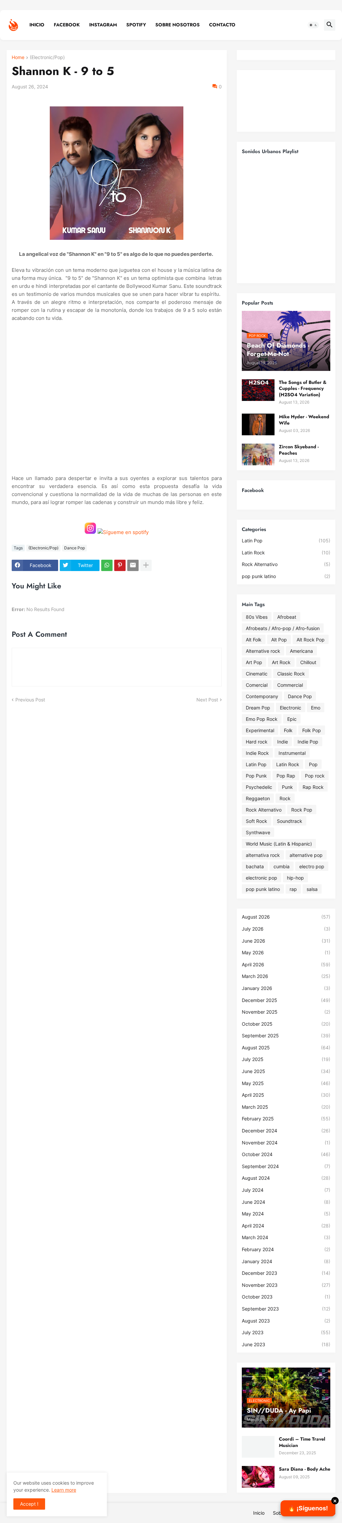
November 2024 (286, 1142)
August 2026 (286, 917)
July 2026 (286, 929)
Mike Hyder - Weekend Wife (304, 420)
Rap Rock (313, 787)
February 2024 (286, 1249)
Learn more (63, 1490)
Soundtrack (289, 821)
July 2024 (286, 1190)
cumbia (282, 866)
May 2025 (286, 1083)
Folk (288, 730)
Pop (313, 764)
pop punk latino (286, 576)
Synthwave (258, 832)
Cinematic (257, 673)
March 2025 (286, 1107)
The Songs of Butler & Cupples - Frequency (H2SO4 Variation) (303, 388)
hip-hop (295, 878)
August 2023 (286, 1321)
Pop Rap (286, 776)
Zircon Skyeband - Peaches (299, 450)
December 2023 (286, 1273)
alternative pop (306, 855)
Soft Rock (256, 821)
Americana (301, 651)
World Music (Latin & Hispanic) (279, 844)
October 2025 (286, 1024)
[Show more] (146, 565)
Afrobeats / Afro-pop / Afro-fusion (283, 628)
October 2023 (286, 1297)
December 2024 (286, 1130)
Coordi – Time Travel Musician (302, 1442)
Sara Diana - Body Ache (304, 1469)
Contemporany (262, 696)
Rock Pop (301, 810)
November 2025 (286, 1012)
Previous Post (30, 699)
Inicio (36, 24)
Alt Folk (254, 639)
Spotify (136, 24)
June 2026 (286, 941)
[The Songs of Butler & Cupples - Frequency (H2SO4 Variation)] (258, 390)
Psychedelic (259, 787)
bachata (255, 866)
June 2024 (286, 1202)
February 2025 (286, 1118)
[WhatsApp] (107, 565)
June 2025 (286, 1071)
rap (293, 889)
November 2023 (286, 1285)
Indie (282, 741)
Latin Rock (286, 552)
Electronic (290, 707)
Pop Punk (256, 776)
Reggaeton (258, 798)
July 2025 (286, 1059)
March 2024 (286, 1237)
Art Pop (254, 662)
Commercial (290, 685)
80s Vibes (257, 617)
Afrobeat (286, 617)
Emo (315, 707)
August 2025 (286, 1047)
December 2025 (286, 1000)
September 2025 (286, 1035)
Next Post (207, 699)
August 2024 (286, 1178)
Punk (287, 787)
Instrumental (292, 753)
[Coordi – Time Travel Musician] (258, 1447)
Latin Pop (286, 540)
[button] (313, 25)
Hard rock (257, 741)
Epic (292, 719)
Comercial (257, 685)
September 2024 (286, 1166)
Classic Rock (291, 673)
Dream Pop (258, 707)
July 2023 (286, 1332)
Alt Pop (279, 639)
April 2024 (286, 1225)
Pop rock (315, 776)
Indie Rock (257, 753)
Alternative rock (263, 651)
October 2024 (286, 1154)
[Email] (133, 565)
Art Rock (281, 662)
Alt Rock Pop (311, 639)
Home (18, 57)
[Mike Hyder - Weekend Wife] (258, 424)
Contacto (222, 24)
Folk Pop (311, 730)
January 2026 (286, 988)
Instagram (103, 24)
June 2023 (286, 1344)
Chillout (308, 662)
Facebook (67, 24)
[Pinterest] (120, 565)
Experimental (260, 730)
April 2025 (286, 1095)
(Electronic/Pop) (47, 57)
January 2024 (286, 1261)
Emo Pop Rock (262, 719)
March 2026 (286, 976)
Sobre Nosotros (177, 24)
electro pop (311, 866)
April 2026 (286, 964)
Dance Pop (74, 547)
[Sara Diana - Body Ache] (258, 1477)
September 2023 (286, 1309)
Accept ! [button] (29, 1504)
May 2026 (286, 952)
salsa (312, 889)
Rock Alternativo (286, 564)
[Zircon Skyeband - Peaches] (258, 454)
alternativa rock (263, 855)
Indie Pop (308, 741)
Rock (285, 798)
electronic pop (261, 878)
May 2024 (286, 1213)
